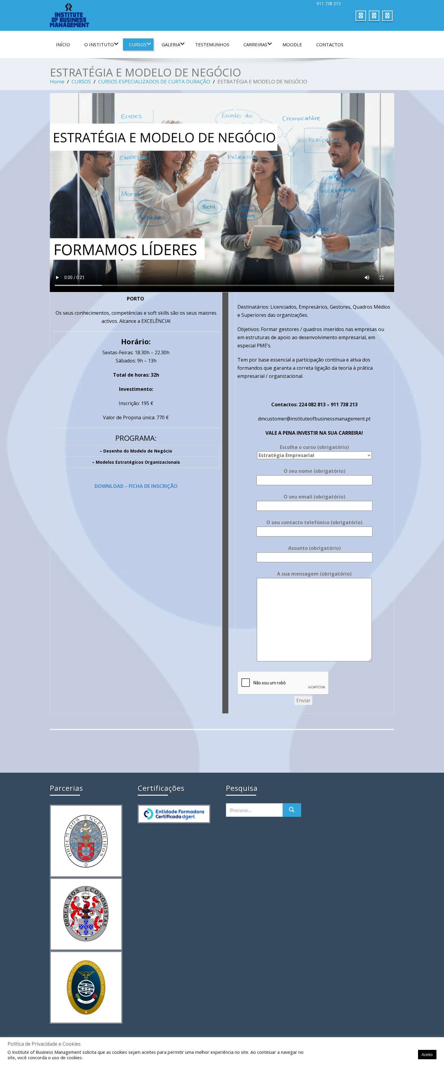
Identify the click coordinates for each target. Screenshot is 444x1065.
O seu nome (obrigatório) (314, 471)
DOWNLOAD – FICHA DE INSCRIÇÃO (136, 486)
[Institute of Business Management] (133, 15)
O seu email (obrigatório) (314, 496)
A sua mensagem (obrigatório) (314, 573)
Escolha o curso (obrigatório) (314, 447)
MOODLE (292, 44)
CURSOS (137, 44)
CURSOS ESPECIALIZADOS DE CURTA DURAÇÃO (154, 81)
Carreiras (255, 44)
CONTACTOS (329, 44)
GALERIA (171, 44)
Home (57, 81)
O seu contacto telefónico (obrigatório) (314, 522)
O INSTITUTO (99, 44)
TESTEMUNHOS (212, 44)
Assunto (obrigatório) (314, 548)
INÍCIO (63, 44)
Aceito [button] (427, 1054)
